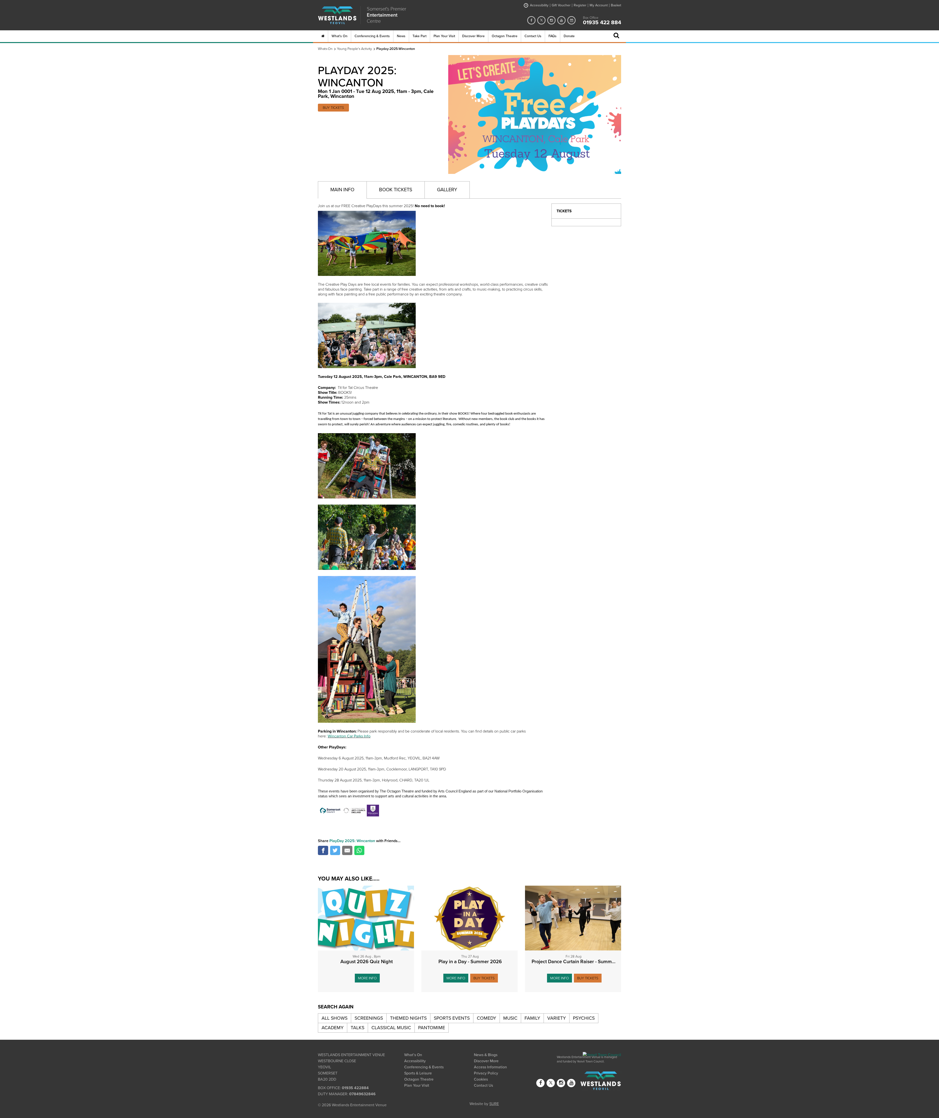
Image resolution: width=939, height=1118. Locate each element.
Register (580, 5)
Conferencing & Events (372, 36)
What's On (339, 36)
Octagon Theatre (504, 36)
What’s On (413, 1054)
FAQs (552, 36)
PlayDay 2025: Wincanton (352, 840)
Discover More (473, 36)
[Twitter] (541, 20)
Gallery (447, 190)
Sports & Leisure (418, 1073)
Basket (616, 5)
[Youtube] (561, 20)
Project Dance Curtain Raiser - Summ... (573, 962)
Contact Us (533, 36)
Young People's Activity (354, 49)
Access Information (490, 1067)
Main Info (342, 190)
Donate (569, 36)
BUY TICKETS (333, 107)
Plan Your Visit (444, 36)
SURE (494, 1103)
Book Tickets (395, 190)
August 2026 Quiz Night (366, 962)
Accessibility (536, 5)
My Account (599, 5)
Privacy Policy (486, 1073)
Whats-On (325, 49)
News (401, 36)
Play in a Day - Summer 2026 (470, 962)
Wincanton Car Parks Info (349, 736)
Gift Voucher (561, 5)
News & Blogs (485, 1054)
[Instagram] (551, 20)
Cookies (481, 1079)
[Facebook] (531, 20)
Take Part (419, 36)
